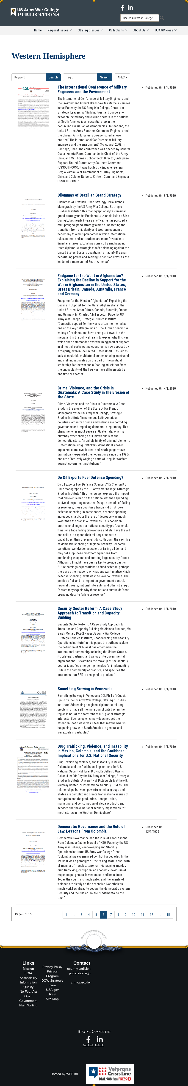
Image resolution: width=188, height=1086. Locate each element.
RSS (52, 994)
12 (151, 915)
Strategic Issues (89, 30)
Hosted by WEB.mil (64, 1074)
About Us (139, 30)
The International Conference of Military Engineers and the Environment (92, 89)
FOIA (28, 973)
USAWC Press (164, 30)
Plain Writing (28, 1005)
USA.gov (52, 990)
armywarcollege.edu (85, 982)
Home (38, 30)
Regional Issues (58, 30)
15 (168, 915)
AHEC (121, 77)
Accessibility (28, 978)
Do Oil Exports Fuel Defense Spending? (90, 477)
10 (133, 915)
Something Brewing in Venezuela (85, 688)
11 (142, 915)
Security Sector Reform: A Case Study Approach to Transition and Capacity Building (90, 613)
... (74, 915)
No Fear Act (28, 991)
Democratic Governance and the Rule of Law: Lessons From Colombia (91, 828)
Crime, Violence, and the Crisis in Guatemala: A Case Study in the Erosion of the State (94, 393)
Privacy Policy (52, 967)
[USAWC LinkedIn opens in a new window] (130, 7)
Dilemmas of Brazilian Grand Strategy (89, 195)
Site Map (52, 999)
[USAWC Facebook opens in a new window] (122, 7)
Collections (116, 30)
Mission (28, 968)
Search (53, 77)
